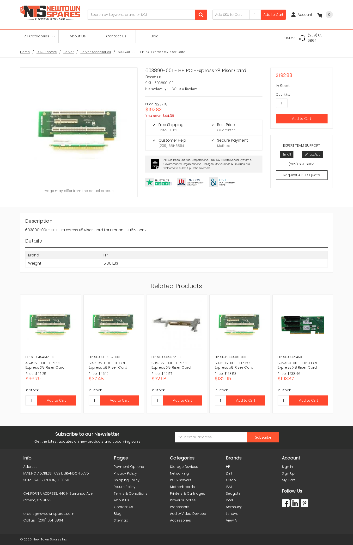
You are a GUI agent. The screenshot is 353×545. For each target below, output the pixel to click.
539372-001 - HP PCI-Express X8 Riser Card (171, 365)
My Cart (288, 480)
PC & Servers (180, 480)
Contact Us (116, 36)
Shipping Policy (127, 480)
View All (232, 520)
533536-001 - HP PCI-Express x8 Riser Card (234, 365)
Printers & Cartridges (187, 493)
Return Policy (124, 486)
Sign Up (288, 473)
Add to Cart (273, 14)
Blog (154, 36)
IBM (229, 486)
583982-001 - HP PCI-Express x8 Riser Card (108, 365)
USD (288, 37)
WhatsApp (313, 154)
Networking (179, 473)
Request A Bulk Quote (301, 175)
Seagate (233, 493)
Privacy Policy (125, 473)
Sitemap (121, 520)
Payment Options (129, 466)
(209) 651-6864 (316, 38)
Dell (229, 473)
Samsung (234, 506)
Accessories (180, 520)
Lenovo (232, 513)
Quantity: (283, 94)
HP (228, 466)
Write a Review (184, 88)
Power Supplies (183, 500)
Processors (179, 506)
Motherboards (182, 486)
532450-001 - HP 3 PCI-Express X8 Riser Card (298, 365)
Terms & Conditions (130, 493)
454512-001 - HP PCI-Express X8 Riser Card (45, 365)
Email (287, 154)
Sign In (287, 466)
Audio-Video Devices (188, 513)
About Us (78, 36)
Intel (229, 500)
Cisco (231, 480)
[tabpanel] (50, 354)
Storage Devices (184, 466)
